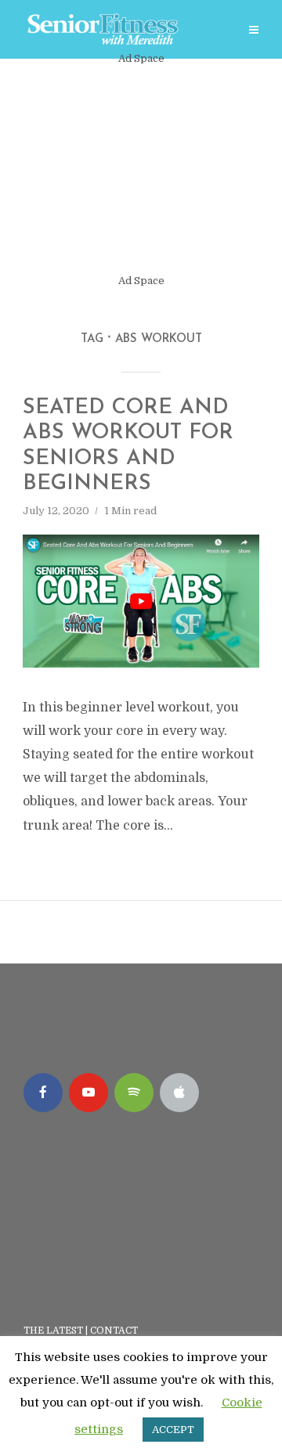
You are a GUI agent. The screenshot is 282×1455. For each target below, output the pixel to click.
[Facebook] (43, 1092)
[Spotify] (134, 1092)
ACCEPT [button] (173, 1429)
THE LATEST (53, 1330)
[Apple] (179, 1092)
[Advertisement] (141, 170)
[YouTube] (88, 1092)
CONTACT (115, 1330)
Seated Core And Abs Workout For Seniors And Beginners (128, 446)
